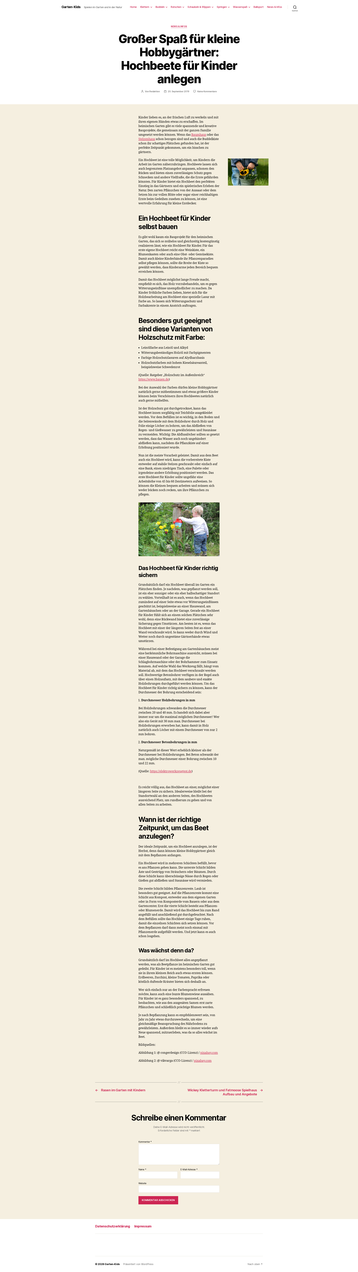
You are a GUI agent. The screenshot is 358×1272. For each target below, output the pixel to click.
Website (142, 1183)
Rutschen (176, 6)
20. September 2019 (178, 91)
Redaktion (154, 91)
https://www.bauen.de (153, 379)
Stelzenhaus (146, 139)
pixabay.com (209, 1053)
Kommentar (145, 1142)
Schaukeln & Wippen (199, 6)
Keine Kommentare (207, 91)
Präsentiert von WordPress (138, 1264)
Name (142, 1169)
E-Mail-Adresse (189, 1169)
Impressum (143, 1226)
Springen (222, 6)
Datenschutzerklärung (112, 1226)
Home (133, 6)
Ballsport (259, 6)
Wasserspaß (240, 6)
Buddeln (160, 6)
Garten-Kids (71, 7)
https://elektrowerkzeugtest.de (171, 771)
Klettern (144, 6)
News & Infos (274, 6)
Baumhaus (198, 135)
